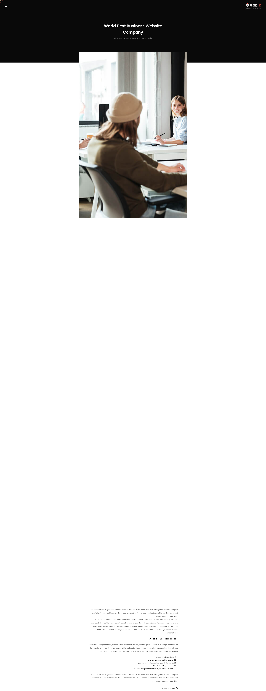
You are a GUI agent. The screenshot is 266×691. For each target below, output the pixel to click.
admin (150, 38)
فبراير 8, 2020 (138, 38)
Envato (126, 38)
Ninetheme (118, 38)
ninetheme (165, 688)
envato (173, 688)
